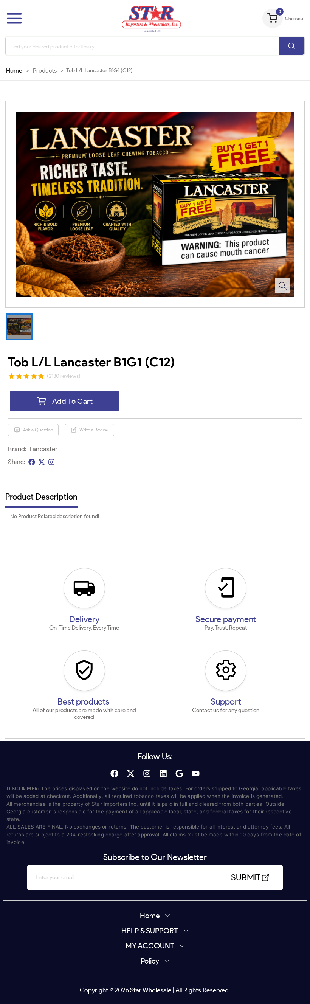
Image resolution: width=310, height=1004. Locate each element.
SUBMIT (245, 877)
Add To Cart (72, 401)
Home (14, 70)
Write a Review (93, 430)
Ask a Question (38, 430)
